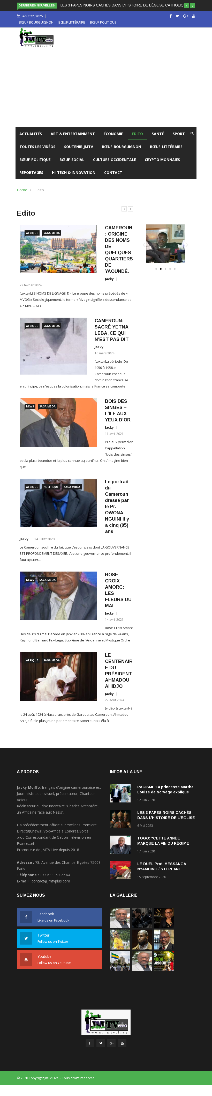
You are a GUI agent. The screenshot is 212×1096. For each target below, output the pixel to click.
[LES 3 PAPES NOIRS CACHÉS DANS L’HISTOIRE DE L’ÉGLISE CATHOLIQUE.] (121, 820)
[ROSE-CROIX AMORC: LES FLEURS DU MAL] (58, 596)
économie (113, 133)
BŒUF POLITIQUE (103, 22)
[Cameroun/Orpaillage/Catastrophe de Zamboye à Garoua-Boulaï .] (120, 926)
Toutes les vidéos (37, 146)
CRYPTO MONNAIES (162, 159)
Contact (113, 172)
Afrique (32, 233)
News (30, 406)
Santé (158, 133)
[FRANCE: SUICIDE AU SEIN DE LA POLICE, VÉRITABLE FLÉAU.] (142, 926)
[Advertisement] (106, 88)
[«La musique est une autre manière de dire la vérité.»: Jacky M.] (164, 926)
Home (22, 189)
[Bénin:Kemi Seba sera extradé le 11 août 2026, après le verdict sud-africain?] (142, 948)
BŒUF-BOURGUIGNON (121, 146)
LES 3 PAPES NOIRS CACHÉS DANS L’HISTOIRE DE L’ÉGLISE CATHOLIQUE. (125, 5)
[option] (76, 478)
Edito (137, 133)
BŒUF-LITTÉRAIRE (166, 146)
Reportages (31, 172)
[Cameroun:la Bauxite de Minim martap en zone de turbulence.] (142, 969)
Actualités (30, 133)
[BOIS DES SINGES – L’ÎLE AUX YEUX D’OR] (58, 422)
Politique (50, 487)
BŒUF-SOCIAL (71, 159)
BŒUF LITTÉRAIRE (71, 22)
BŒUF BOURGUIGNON (36, 22)
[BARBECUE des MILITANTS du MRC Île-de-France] (164, 969)
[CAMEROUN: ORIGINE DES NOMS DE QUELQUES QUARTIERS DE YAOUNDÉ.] (58, 249)
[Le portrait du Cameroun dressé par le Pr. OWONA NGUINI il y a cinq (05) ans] (58, 503)
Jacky (109, 279)
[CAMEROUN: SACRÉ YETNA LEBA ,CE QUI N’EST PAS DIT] (53, 346)
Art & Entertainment (73, 133)
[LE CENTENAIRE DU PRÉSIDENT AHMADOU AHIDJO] (58, 676)
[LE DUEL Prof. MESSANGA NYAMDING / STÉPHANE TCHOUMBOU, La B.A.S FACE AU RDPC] (121, 871)
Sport (179, 133)
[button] (186, 5)
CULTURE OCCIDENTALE (114, 159)
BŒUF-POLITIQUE (35, 159)
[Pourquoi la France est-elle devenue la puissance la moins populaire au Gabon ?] (120, 969)
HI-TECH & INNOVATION (73, 172)
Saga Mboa (51, 233)
